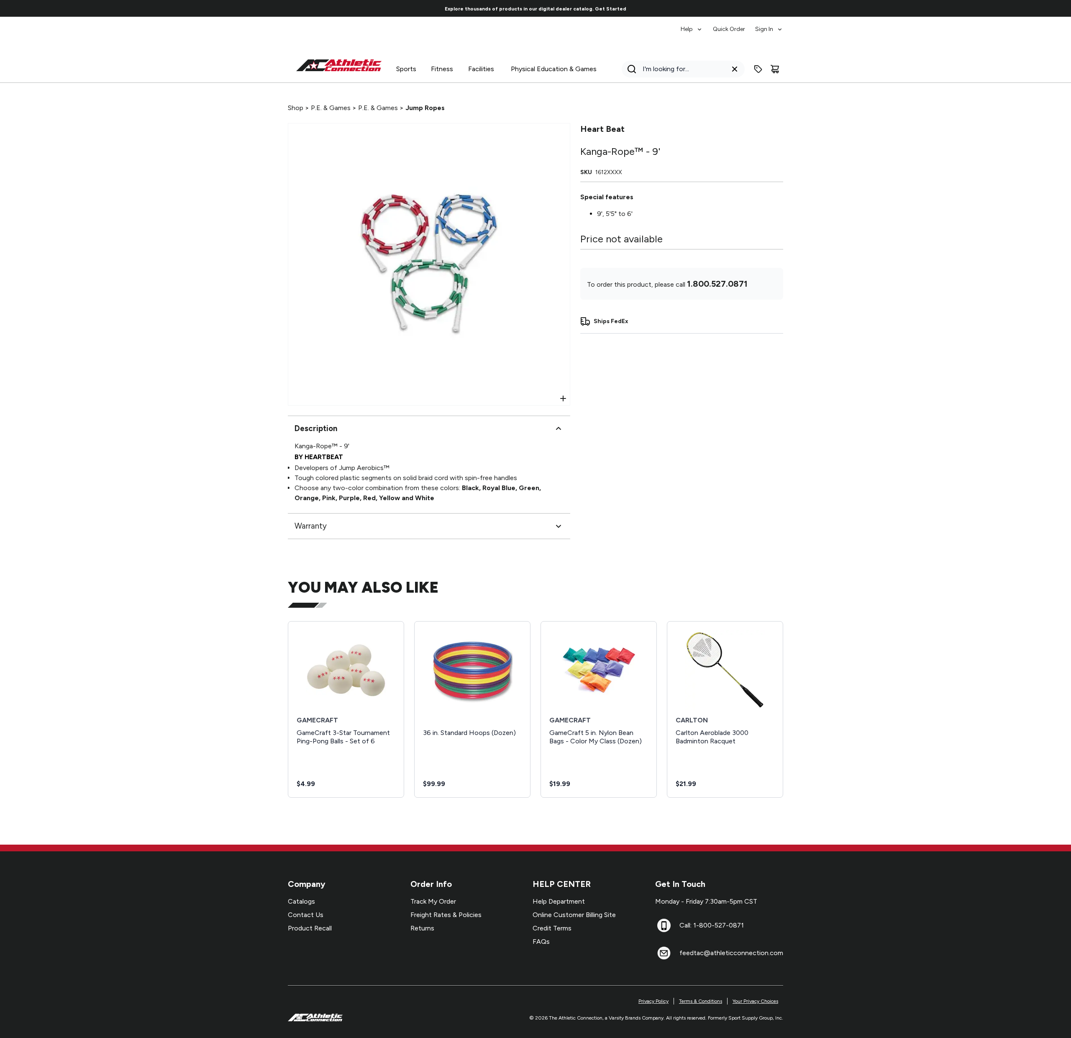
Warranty (311, 526)
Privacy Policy (653, 1001)
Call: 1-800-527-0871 (711, 925)
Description (316, 428)
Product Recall (310, 928)
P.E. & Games (331, 108)
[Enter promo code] (758, 69)
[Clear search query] (735, 69)
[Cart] (774, 69)
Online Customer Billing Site (574, 915)
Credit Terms (552, 928)
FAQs (541, 942)
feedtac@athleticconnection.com (731, 953)
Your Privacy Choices (755, 1001)
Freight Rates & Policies (446, 915)
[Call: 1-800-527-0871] (664, 925)
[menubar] (732, 25)
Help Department (559, 901)
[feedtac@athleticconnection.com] (664, 953)
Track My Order (433, 901)
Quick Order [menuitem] (729, 29)
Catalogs (301, 901)
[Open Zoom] (563, 398)
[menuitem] (692, 25)
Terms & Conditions (700, 1001)
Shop (295, 108)
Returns (422, 928)
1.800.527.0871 (717, 284)
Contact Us (305, 915)
